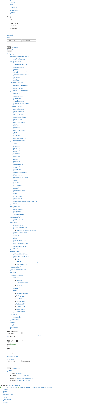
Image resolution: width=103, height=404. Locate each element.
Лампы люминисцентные (20, 116)
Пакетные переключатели (20, 232)
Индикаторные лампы (19, 67)
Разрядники (16, 79)
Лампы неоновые (17, 119)
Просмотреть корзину (10, 36)
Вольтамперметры (18, 164)
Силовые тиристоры (21, 279)
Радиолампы (16, 63)
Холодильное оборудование (17, 316)
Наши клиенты (14, 10)
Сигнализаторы (17, 211)
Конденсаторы (17, 287)
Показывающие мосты (19, 190)
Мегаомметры (17, 169)
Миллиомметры (17, 198)
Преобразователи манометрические (23, 212)
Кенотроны (16, 75)
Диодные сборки (20, 303)
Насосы (12, 325)
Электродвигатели (18, 96)
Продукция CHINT (15, 319)
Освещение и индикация (16, 106)
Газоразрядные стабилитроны (21, 71)
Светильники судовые (19, 140)
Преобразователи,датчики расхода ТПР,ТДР (25, 201)
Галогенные (16, 135)
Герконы (15, 237)
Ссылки (12, 9)
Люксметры (16, 188)
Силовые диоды (20, 291)
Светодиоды (16, 125)
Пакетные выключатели (19, 229)
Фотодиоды (19, 300)
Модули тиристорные (22, 282)
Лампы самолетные (18, 109)
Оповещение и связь (15, 142)
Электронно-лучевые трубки (20, 64)
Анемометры (16, 158)
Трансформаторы (14, 267)
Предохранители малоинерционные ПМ (27, 262)
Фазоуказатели (17, 192)
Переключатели (17, 224)
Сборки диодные (20, 309)
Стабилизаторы (17, 185)
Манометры (16, 208)
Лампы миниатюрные (19, 121)
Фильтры (12, 329)
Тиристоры (16, 277)
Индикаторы (16, 187)
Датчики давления (18, 209)
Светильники (16, 129)
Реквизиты (12, 12)
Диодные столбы (20, 296)
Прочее (15, 193)
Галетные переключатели (20, 227)
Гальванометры (17, 196)
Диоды (15, 290)
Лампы (15, 124)
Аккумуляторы (17, 58)
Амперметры (16, 156)
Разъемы (15, 248)
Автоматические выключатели (21, 256)
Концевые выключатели (19, 240)
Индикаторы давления (19, 216)
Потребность (13, 7)
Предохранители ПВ (21, 264)
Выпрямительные (21, 306)
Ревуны (15, 151)
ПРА (14, 133)
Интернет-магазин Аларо (13, 385)
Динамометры (17, 166)
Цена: (8, 344)
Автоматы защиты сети (19, 253)
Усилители (16, 200)
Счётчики (15, 180)
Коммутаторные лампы (19, 113)
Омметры (15, 167)
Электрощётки (17, 98)
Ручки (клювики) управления (20, 243)
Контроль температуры (16, 217)
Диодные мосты (20, 295)
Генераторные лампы (19, 66)
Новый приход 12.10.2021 (23, 380)
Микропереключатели (19, 225)
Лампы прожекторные (19, 130)
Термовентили (17, 317)
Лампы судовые (17, 108)
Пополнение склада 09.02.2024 (24, 378)
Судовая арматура (15, 321)
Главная (12, 1)
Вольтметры (16, 163)
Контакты (12, 14)
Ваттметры (16, 159)
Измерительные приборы (20, 172)
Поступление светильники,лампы (25, 383)
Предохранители (17, 258)
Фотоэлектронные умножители (21, 74)
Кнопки (15, 238)
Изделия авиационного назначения (19, 204)
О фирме (12, 2)
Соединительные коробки (20, 246)
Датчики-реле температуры (20, 85)
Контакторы (13, 272)
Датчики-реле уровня (18, 88)
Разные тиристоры (21, 283)
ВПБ (17, 259)
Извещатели (16, 148)
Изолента (12, 322)
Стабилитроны (20, 304)
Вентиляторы (16, 93)
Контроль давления (15, 206)
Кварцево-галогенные (19, 137)
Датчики (15, 203)
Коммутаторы (16, 153)
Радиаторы (19, 285)
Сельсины (16, 95)
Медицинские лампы (18, 114)
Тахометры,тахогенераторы (20, 183)
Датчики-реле (13, 83)
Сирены (15, 145)
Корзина (9, 30)
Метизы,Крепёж (14, 327)
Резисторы (16, 288)
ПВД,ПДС (18, 261)
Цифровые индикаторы (19, 117)
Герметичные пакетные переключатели (23, 233)
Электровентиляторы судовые (21, 103)
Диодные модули (21, 301)
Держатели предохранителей (21, 254)
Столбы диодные (21, 311)
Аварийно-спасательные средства (19, 54)
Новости (9, 371)
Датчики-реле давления (19, 87)
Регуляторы (16, 182)
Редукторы (16, 100)
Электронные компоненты (17, 275)
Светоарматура (17, 127)
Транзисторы (16, 312)
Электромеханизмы (18, 101)
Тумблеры (16, 235)
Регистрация (10, 49)
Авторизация (10, 39)
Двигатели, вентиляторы (16, 92)
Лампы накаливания (18, 111)
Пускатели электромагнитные (18, 269)
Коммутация (13, 222)
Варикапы (19, 298)
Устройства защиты (15, 251)
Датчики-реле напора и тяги (20, 90)
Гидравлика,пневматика (16, 82)
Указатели (16, 179)
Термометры (16, 221)
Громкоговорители (18, 150)
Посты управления (18, 245)
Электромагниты (14, 274)
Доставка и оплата (15, 5)
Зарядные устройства (19, 59)
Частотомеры (16, 171)
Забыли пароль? (16, 47)
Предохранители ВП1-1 (22, 266)
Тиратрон (15, 72)
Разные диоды (20, 308)
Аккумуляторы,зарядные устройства (19, 56)
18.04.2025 (19, 373)
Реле (11, 271)
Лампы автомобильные (19, 138)
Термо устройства (18, 219)
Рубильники (16, 242)
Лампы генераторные (19, 122)
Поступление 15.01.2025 (22, 376)
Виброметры (16, 161)
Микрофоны (16, 146)
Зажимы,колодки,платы (16, 250)
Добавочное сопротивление (20, 177)
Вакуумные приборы (15, 61)
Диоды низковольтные (22, 293)
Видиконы (16, 69)
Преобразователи (14, 314)
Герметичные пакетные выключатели (26, 230)
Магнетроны (16, 80)
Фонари (15, 132)
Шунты (15, 174)
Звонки (15, 143)
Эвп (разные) (16, 77)
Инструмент (13, 324)
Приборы (12, 154)
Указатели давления (18, 214)
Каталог (9, 51)
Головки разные (17, 175)
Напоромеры (16, 195)
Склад (11, 4)
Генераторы (16, 104)
